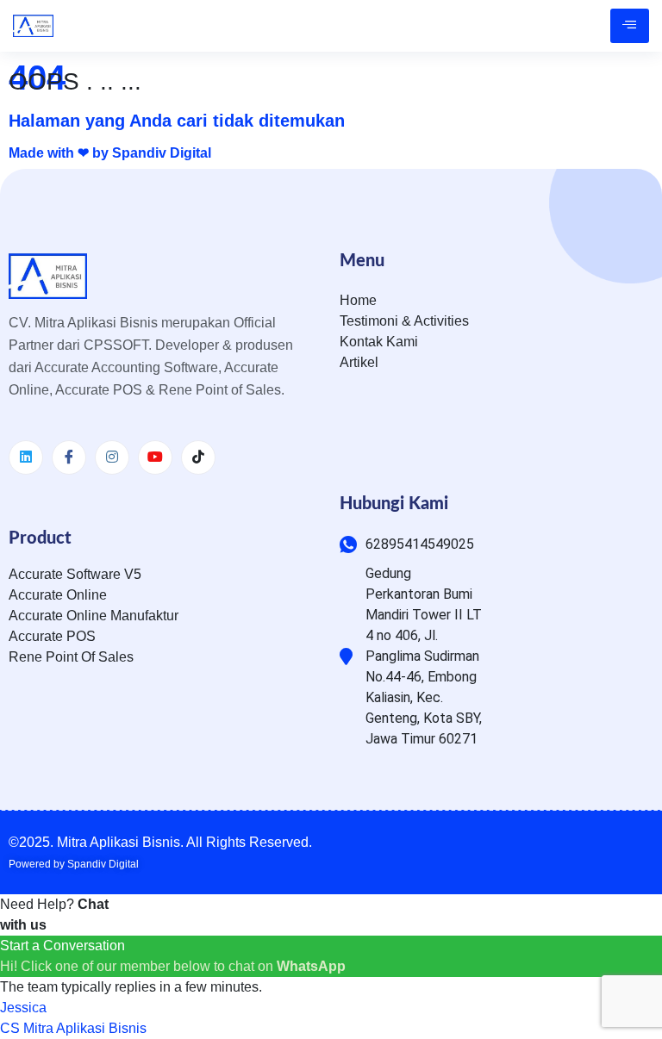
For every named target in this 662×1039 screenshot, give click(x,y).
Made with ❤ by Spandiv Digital (110, 153)
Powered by (74, 864)
